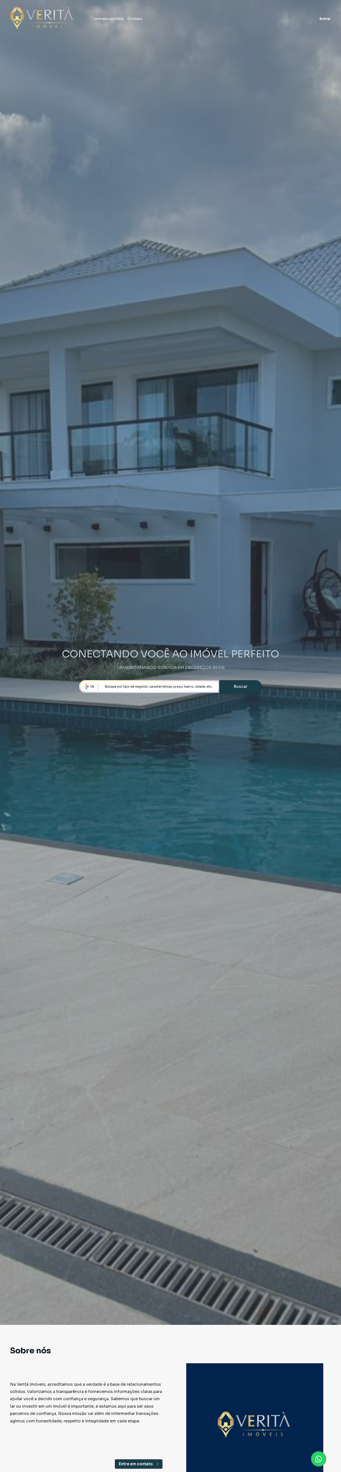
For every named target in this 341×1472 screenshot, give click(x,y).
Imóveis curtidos (109, 18)
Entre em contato (136, 1464)
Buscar (240, 686)
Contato (135, 18)
